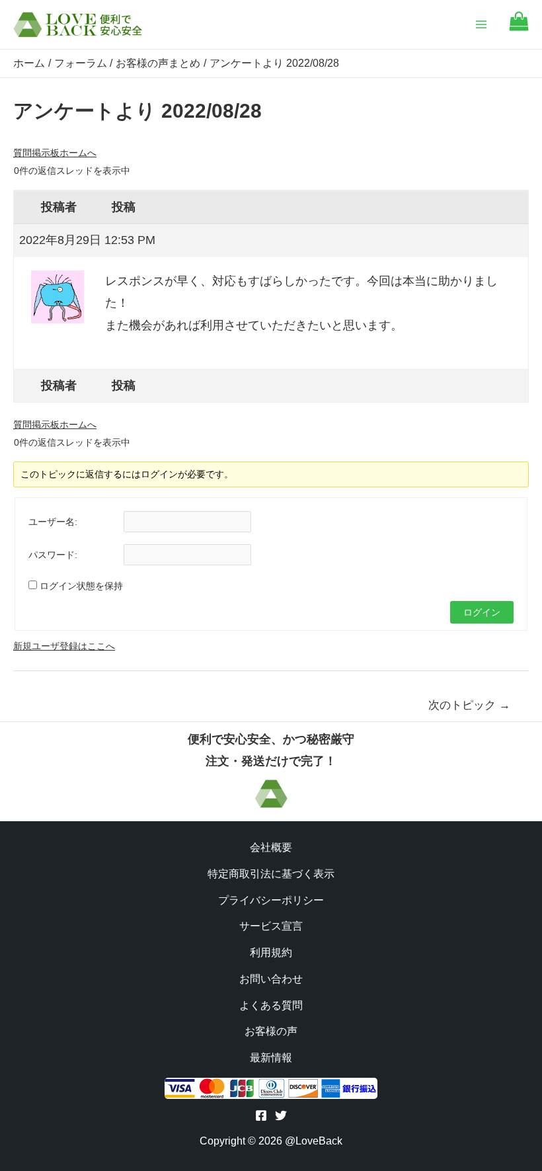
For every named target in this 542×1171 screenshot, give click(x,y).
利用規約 (271, 952)
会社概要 (271, 847)
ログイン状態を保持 (81, 586)
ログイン (481, 612)
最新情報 (271, 1057)
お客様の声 (271, 1031)
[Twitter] (281, 1115)
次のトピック (469, 705)
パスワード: (52, 554)
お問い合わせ (271, 979)
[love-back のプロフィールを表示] (57, 292)
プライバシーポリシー (271, 900)
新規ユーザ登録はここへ (64, 646)
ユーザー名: (52, 521)
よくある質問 (271, 1005)
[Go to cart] (519, 27)
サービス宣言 (271, 926)
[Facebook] (261, 1115)
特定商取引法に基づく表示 (271, 873)
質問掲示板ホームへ (55, 152)
